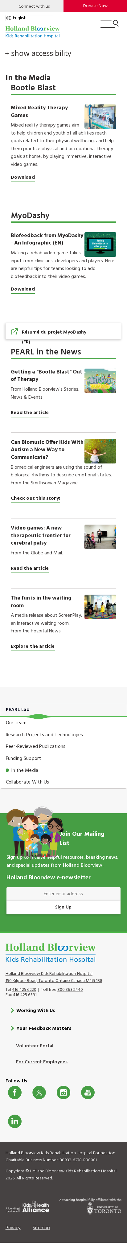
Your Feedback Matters (43, 1029)
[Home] (33, 32)
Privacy (13, 1228)
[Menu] (109, 26)
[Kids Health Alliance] (27, 1205)
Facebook (15, 1092)
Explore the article (33, 647)
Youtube (88, 1092)
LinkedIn (15, 1121)
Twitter (39, 1092)
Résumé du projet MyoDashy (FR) (54, 337)
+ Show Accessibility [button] (38, 53)
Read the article (30, 413)
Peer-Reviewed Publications (36, 747)
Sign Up (63, 907)
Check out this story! (35, 498)
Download (23, 178)
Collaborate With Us (27, 782)
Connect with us (34, 6)
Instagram (63, 1092)
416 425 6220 (24, 989)
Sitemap (41, 1228)
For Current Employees (42, 1062)
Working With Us (35, 1011)
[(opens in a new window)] (100, 451)
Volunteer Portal (34, 1046)
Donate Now (95, 6)
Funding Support (23, 759)
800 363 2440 (70, 989)
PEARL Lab (18, 710)
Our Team (16, 723)
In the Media (24, 771)
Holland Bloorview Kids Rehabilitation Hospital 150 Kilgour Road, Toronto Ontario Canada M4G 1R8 (54, 977)
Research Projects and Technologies (44, 735)
